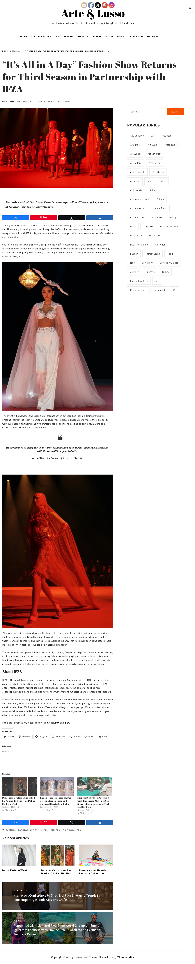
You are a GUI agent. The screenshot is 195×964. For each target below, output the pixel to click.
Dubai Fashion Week (15, 870)
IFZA (78, 830)
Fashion (68, 36)
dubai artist (136, 235)
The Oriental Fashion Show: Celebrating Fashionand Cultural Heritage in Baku (55, 800)
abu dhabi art (137, 135)
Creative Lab (136, 36)
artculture (135, 144)
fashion (48, 830)
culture (160, 199)
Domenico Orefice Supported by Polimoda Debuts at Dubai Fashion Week (18, 800)
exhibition (160, 244)
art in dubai (158, 172)
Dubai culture (156, 235)
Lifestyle (82, 36)
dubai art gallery (169, 226)
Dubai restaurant (139, 244)
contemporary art (139, 199)
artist (150, 180)
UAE (174, 289)
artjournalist (136, 190)
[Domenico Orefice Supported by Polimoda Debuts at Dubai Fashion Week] (19, 786)
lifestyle (150, 271)
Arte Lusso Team (59, 101)
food (170, 253)
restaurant (159, 289)
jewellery (147, 262)
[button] (190, 8)
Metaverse (153, 36)
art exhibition (154, 153)
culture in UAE (137, 217)
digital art (157, 217)
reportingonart (138, 289)
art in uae (135, 180)
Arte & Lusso (93, 13)
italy (132, 262)
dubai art (148, 226)
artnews (154, 190)
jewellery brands (169, 262)
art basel (166, 135)
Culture (96, 36)
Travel (121, 36)
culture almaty (137, 208)
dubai (133, 226)
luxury (165, 271)
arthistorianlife (137, 172)
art (152, 135)
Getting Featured (41, 36)
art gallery (135, 162)
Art (58, 36)
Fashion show (27, 830)
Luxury (109, 36)
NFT (158, 280)
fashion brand (152, 253)
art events (135, 153)
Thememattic (126, 957)
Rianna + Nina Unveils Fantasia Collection (92, 872)
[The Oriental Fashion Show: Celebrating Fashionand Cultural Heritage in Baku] (57, 786)
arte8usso (170, 144)
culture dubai (160, 208)
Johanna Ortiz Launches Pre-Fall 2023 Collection (56, 872)
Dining (172, 217)
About (23, 36)
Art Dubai (152, 144)
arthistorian (155, 162)
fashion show (65, 830)
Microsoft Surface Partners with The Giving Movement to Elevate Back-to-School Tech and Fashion (93, 802)
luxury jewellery (139, 280)
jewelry (134, 271)
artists (163, 180)
